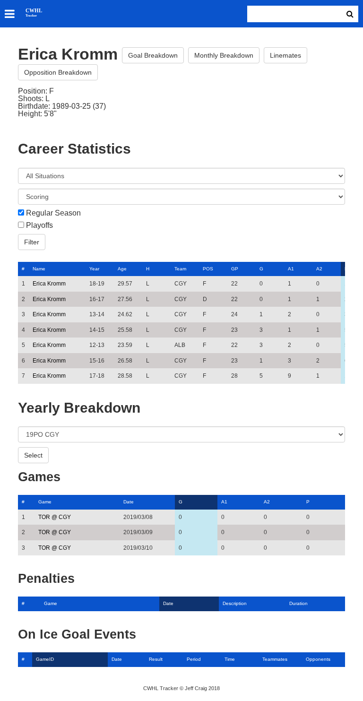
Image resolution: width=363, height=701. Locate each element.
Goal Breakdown (153, 55)
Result (156, 659)
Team (180, 268)
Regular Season (53, 213)
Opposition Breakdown (58, 72)
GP (234, 268)
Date (128, 501)
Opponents (318, 659)
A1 (291, 268)
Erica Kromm (49, 283)
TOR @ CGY (54, 517)
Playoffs (39, 225)
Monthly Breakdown (223, 55)
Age (122, 268)
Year (94, 268)
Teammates (274, 659)
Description (235, 603)
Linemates (285, 55)
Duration (298, 603)
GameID (45, 659)
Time (230, 659)
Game (45, 501)
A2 (319, 268)
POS (208, 268)
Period (194, 659)
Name (39, 268)
